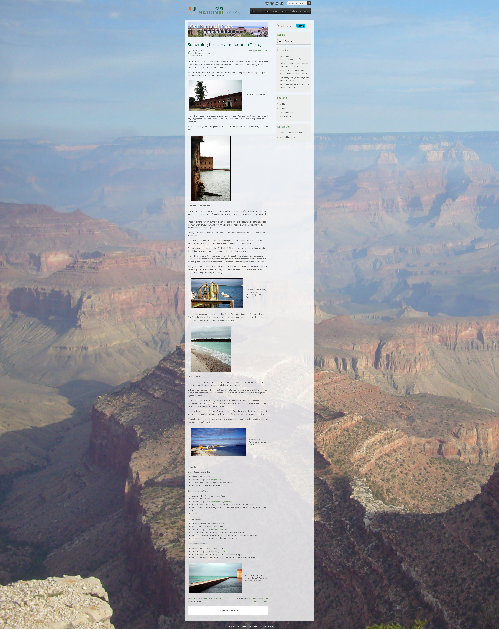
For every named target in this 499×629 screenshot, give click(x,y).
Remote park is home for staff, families (205, 598)
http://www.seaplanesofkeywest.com (216, 501)
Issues (275, 11)
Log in (282, 104)
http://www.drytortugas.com (213, 551)
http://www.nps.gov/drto (211, 479)
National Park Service (288, 137)
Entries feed (285, 108)
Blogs (284, 11)
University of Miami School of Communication (252, 626)
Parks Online (295, 11)
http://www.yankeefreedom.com (214, 529)
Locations (264, 11)
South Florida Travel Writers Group (294, 132)
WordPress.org (286, 116)
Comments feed (286, 112)
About (307, 11)
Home (254, 11)
